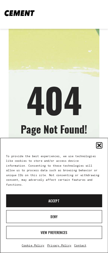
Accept (54, 200)
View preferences (54, 232)
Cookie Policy (33, 245)
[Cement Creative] (19, 13)
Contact (80, 245)
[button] (99, 145)
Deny (54, 216)
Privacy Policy (59, 245)
